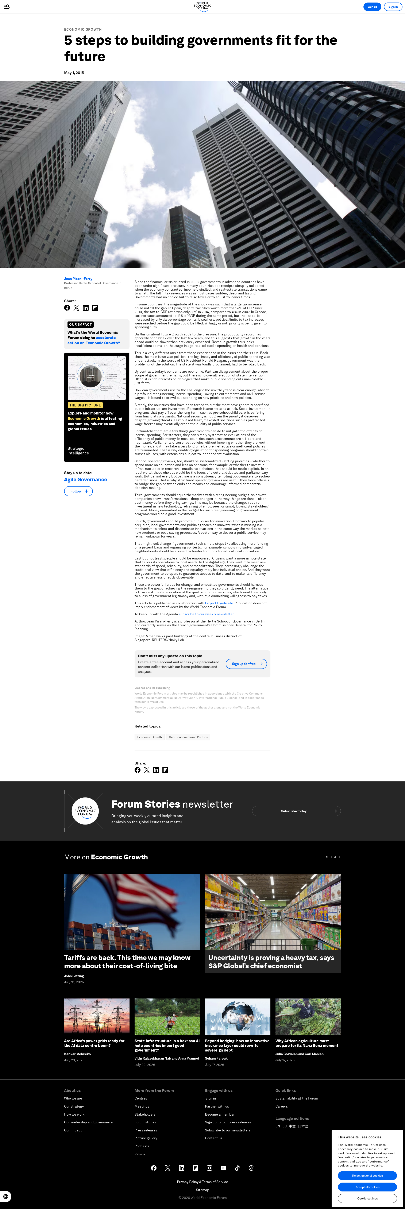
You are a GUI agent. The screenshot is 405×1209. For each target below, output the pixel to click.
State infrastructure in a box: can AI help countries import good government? (167, 1045)
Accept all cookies (367, 1187)
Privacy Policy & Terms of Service (202, 1182)
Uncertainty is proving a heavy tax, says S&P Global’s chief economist (271, 961)
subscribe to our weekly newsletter (206, 614)
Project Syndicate (219, 603)
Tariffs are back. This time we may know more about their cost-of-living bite (127, 961)
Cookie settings (367, 1198)
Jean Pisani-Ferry (78, 279)
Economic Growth (83, 29)
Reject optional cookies (367, 1175)
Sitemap (202, 1190)
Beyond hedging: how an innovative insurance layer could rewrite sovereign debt (237, 1045)
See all (333, 857)
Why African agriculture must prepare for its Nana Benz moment (306, 1043)
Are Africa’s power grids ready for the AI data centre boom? (94, 1043)
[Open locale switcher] (5, 1196)
